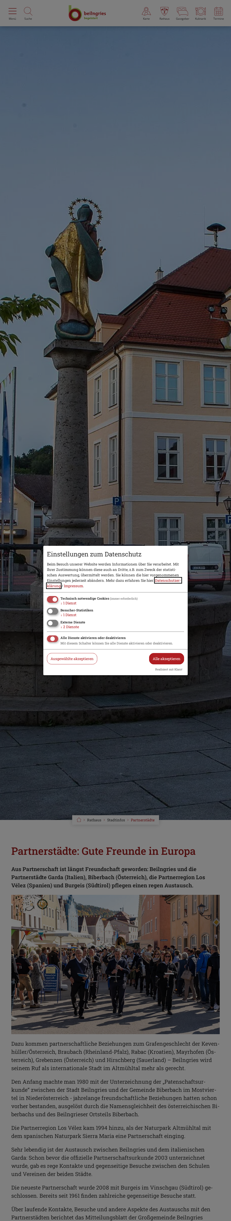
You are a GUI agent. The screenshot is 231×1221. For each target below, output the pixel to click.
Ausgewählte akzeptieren (72, 658)
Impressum (73, 585)
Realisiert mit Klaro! (168, 669)
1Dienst (68, 603)
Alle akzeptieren (166, 658)
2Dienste (69, 626)
